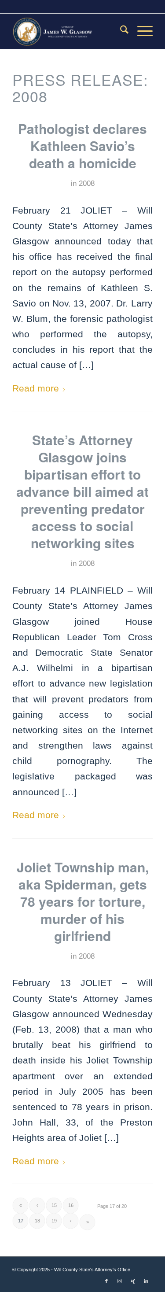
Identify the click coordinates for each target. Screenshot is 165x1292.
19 (54, 1220)
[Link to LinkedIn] (146, 1281)
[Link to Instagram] (119, 1281)
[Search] (119, 31)
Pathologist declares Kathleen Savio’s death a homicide (82, 145)
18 (37, 1220)
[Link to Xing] (132, 1281)
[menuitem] (119, 31)
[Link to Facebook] (106, 1281)
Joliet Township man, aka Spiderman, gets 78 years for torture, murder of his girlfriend (83, 901)
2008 (87, 183)
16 (70, 1205)
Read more (35, 388)
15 (54, 1205)
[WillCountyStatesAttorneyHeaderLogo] (68, 31)
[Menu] (140, 31)
